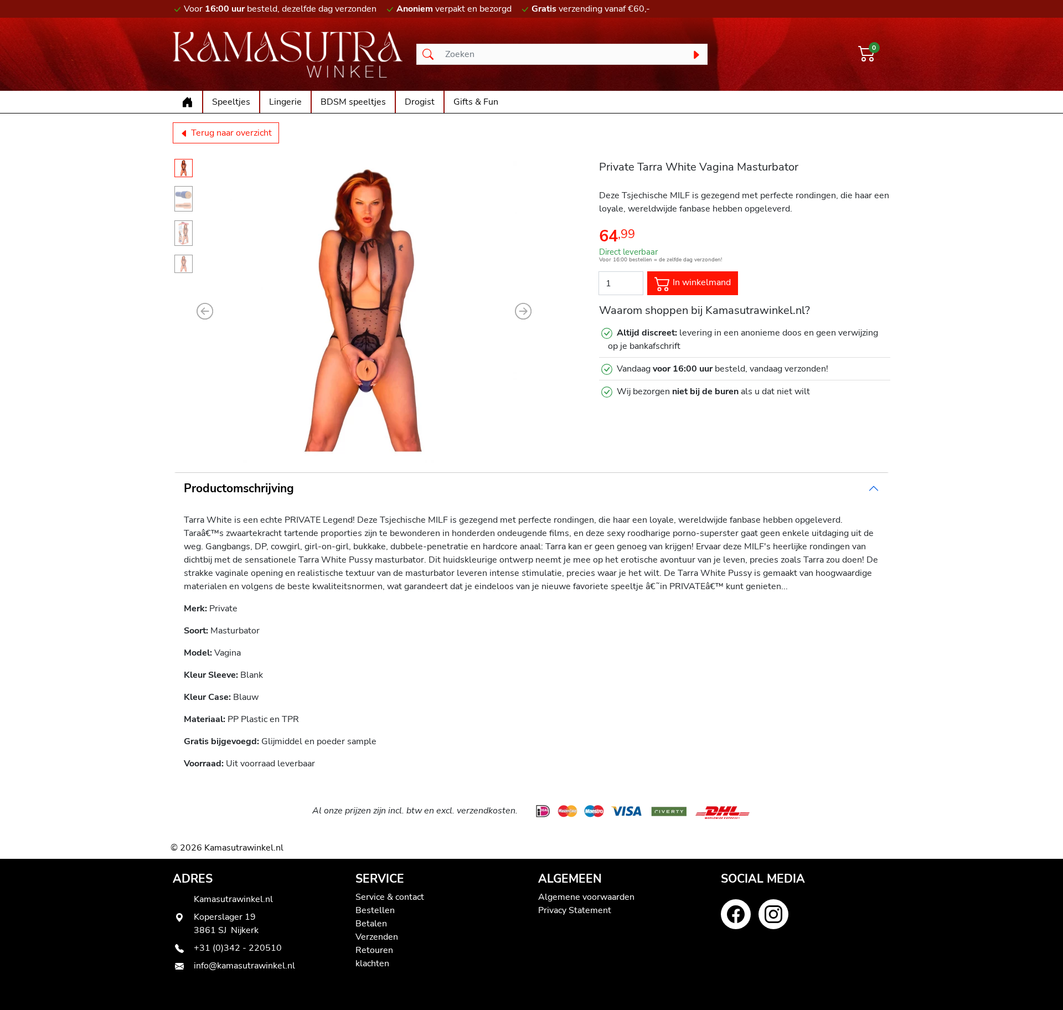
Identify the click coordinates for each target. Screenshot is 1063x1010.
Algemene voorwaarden (586, 897)
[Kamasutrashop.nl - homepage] (288, 54)
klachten (372, 963)
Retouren (374, 950)
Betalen (371, 924)
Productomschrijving (239, 488)
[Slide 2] (183, 199)
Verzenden (376, 937)
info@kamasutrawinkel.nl (244, 966)
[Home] (187, 102)
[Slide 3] (183, 233)
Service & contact (389, 897)
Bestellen (375, 910)
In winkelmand (700, 283)
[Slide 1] (183, 168)
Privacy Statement (574, 910)
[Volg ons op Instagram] (773, 914)
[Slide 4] (183, 264)
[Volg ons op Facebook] (736, 914)
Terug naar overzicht (230, 133)
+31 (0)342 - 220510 (238, 948)
